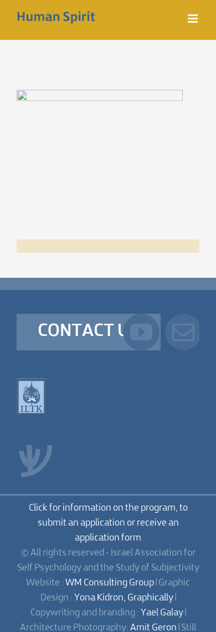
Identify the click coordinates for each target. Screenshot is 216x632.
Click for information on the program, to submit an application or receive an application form (108, 523)
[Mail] (183, 332)
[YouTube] (141, 332)
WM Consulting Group (109, 583)
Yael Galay (162, 613)
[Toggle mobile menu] (193, 18)
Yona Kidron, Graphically (123, 598)
